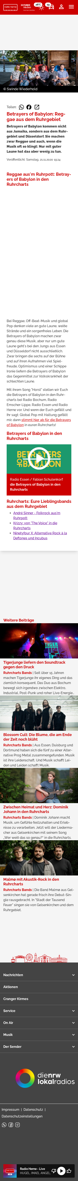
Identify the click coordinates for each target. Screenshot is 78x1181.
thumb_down (53, 1170)
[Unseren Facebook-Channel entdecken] (10, 1124)
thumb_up (68, 1170)
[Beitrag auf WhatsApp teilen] (21, 107)
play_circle (61, 1171)
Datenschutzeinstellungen (22, 1116)
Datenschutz (33, 1110)
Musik (8, 1035)
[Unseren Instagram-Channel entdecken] (17, 1124)
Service (9, 1011)
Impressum (10, 1110)
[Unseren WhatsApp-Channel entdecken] (4, 1124)
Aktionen (10, 987)
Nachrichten (13, 975)
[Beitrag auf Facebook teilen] (28, 107)
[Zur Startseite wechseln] (10, 7)
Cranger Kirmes (15, 999)
